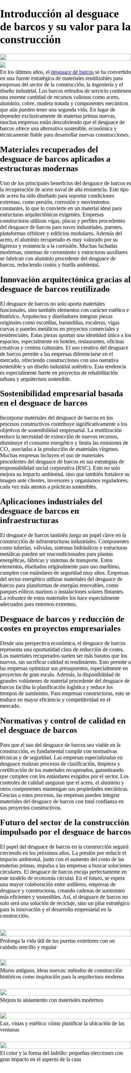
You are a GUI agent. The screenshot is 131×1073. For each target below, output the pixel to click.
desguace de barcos (72, 72)
